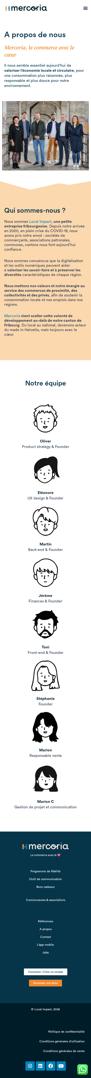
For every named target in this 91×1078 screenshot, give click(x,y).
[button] (85, 8)
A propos (46, 929)
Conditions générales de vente (64, 1051)
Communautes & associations (45, 900)
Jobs (46, 952)
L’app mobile (45, 944)
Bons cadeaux (45, 887)
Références (45, 921)
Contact (45, 937)
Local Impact (40, 221)
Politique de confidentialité (66, 1031)
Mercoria (12, 316)
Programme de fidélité (45, 871)
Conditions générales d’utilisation (62, 1041)
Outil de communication (45, 879)
